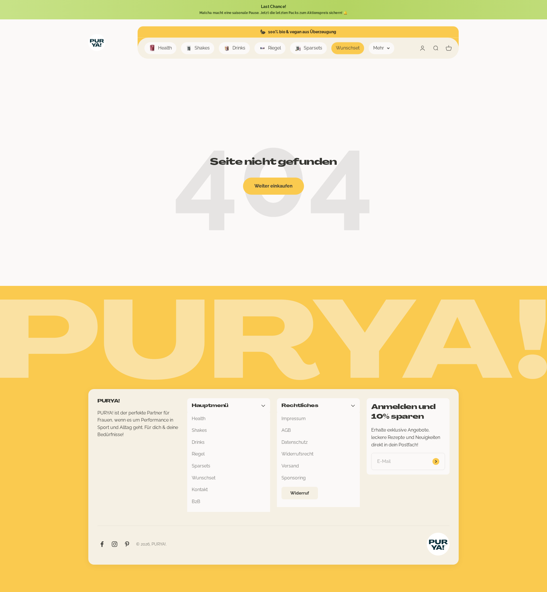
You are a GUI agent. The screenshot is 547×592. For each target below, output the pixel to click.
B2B (196, 501)
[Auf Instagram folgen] (114, 544)
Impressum (293, 418)
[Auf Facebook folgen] (102, 544)
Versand (290, 466)
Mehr (378, 48)
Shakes (202, 48)
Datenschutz (294, 442)
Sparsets (313, 48)
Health (165, 48)
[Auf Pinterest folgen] (127, 544)
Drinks (238, 48)
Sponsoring (293, 478)
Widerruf (299, 493)
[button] (273, 9)
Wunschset (348, 48)
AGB (286, 430)
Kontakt (200, 489)
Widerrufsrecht (297, 454)
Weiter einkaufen (273, 186)
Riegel (274, 48)
